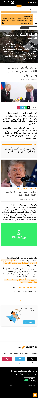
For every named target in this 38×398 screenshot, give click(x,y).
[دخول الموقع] (8, 2)
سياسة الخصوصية (31, 374)
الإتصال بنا (14, 371)
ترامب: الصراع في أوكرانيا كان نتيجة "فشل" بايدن (21, 193)
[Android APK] (30, 379)
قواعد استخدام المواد (24, 371)
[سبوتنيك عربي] (32, 3)
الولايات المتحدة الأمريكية (29, 291)
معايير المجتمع (20, 374)
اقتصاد (16, 353)
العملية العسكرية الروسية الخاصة (24, 189)
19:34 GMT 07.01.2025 (29, 79)
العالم (26, 353)
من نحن (34, 371)
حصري (10, 353)
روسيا (14, 287)
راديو (5, 353)
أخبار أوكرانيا (17, 291)
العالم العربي (33, 353)
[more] (3, 155)
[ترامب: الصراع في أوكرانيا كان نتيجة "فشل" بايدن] (19, 173)
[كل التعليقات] (35, 395)
